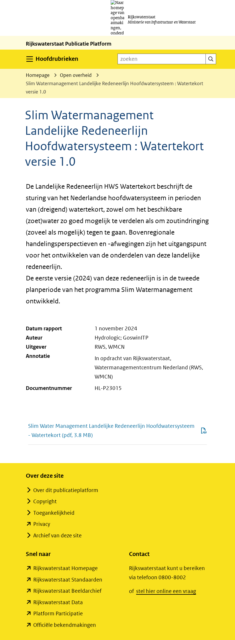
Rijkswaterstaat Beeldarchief (67, 591)
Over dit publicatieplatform (65, 490)
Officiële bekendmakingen (64, 625)
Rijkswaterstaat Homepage (65, 568)
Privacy (41, 524)
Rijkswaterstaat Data (58, 602)
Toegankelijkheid (54, 513)
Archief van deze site (57, 535)
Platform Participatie (58, 613)
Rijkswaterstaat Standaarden (67, 579)
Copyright (45, 501)
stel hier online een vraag (166, 591)
